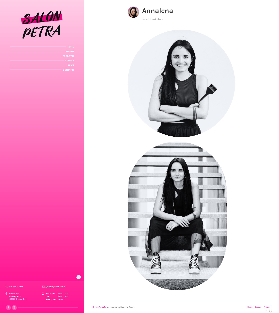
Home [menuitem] (71, 46)
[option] (270, 311)
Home (144, 19)
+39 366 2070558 (16, 286)
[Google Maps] (8, 307)
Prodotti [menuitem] (68, 56)
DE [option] (270, 310)
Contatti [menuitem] (68, 69)
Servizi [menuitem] (70, 51)
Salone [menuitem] (69, 60)
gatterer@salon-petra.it (55, 286)
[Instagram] (14, 307)
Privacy (267, 307)
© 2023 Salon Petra (100, 307)
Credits (258, 307)
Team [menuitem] (71, 65)
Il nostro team (157, 19)
